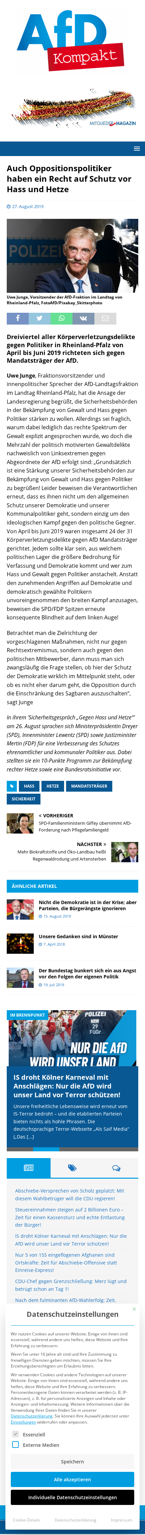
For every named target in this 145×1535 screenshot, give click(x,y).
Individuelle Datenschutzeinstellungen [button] (72, 1497)
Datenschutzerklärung (32, 1416)
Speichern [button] (72, 1461)
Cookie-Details (26, 1520)
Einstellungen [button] (23, 1422)
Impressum (121, 1520)
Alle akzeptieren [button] (72, 1479)
